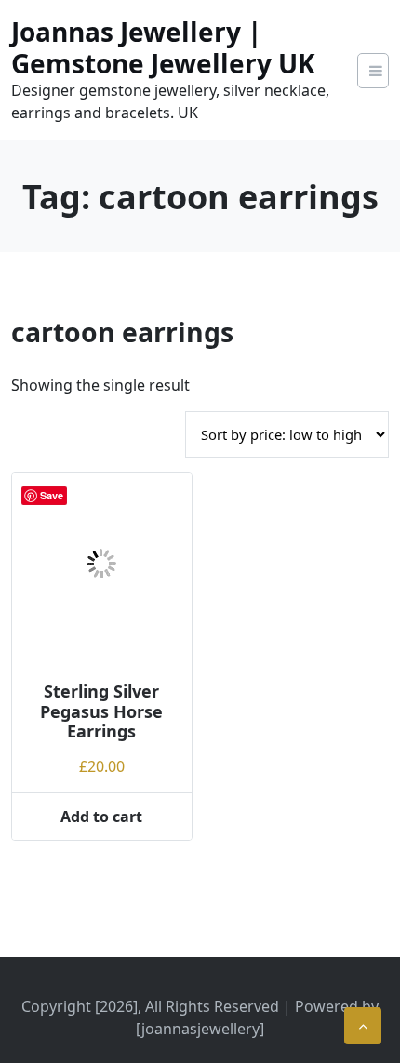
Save (51, 495)
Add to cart (101, 816)
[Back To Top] (362, 1025)
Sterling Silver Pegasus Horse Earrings (101, 711)
